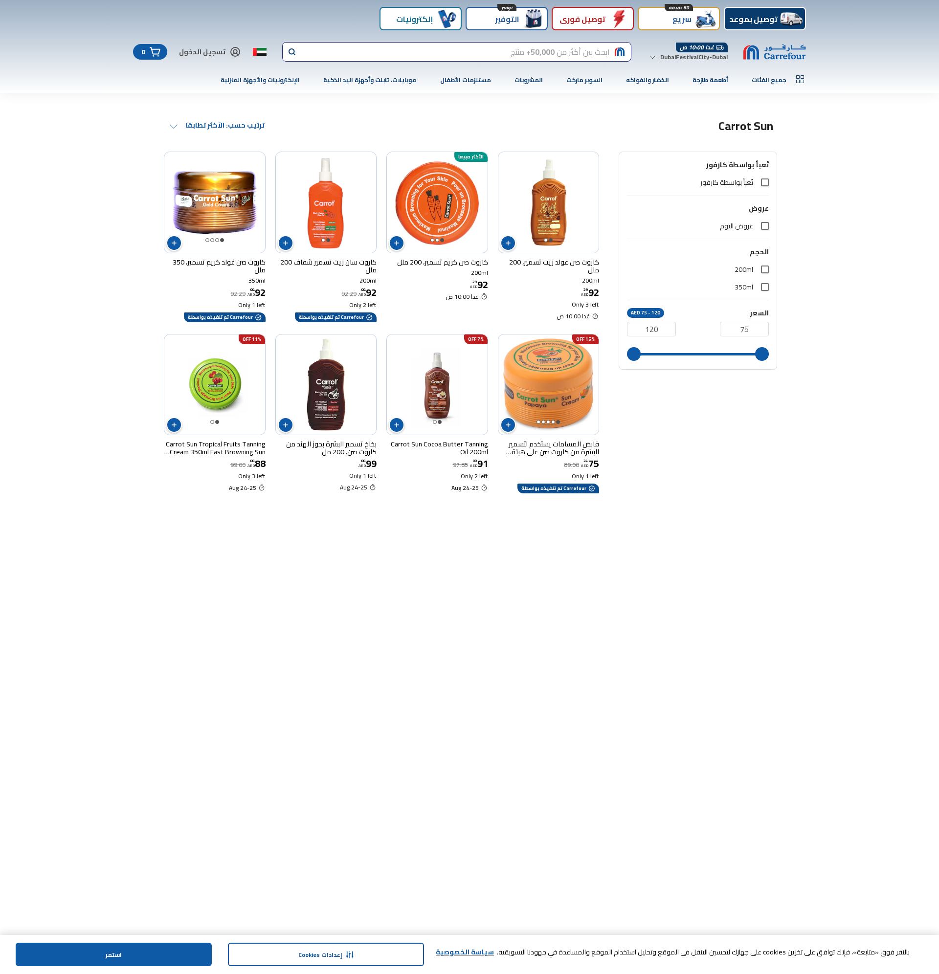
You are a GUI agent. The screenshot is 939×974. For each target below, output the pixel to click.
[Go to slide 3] (432, 240)
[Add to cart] (508, 243)
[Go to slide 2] (546, 240)
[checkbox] (765, 182)
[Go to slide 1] (551, 240)
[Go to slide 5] (538, 422)
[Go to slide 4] (207, 240)
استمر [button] (114, 954)
